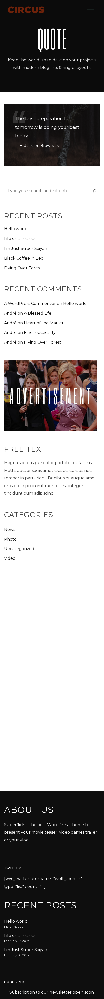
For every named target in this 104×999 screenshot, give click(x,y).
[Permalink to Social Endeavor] (52, 135)
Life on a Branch (20, 238)
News (9, 529)
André (10, 313)
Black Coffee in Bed (24, 258)
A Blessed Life (37, 313)
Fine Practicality (40, 332)
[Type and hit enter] (94, 191)
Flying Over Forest (22, 268)
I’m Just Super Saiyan (25, 248)
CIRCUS (26, 9)
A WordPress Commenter (30, 303)
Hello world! (16, 228)
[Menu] (90, 9)
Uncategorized (19, 548)
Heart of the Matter (44, 323)
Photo (10, 539)
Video (9, 558)
